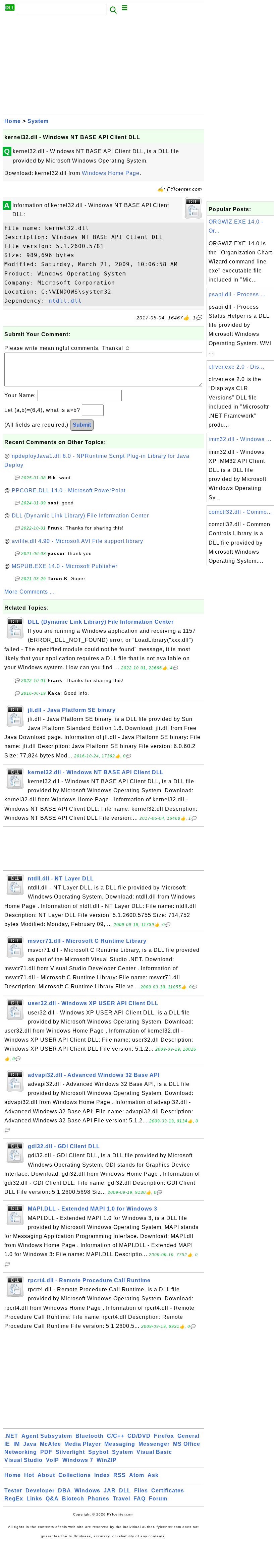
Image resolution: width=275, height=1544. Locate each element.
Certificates (167, 1490)
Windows (87, 1490)
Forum (158, 1498)
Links (34, 1498)
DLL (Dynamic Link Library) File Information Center (80, 515)
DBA (64, 1490)
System (38, 121)
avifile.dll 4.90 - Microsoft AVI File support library (77, 541)
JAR (110, 1490)
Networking (20, 1452)
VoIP (52, 1460)
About (46, 1475)
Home (12, 121)
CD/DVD (139, 1436)
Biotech (73, 1498)
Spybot (98, 1452)
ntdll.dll (65, 301)
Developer (40, 1490)
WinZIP (107, 1460)
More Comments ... (29, 592)
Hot (29, 1475)
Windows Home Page (111, 173)
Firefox (164, 1436)
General (188, 1436)
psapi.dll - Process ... (237, 294)
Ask (153, 1475)
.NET (11, 1436)
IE (7, 1444)
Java (30, 1444)
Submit (82, 425)
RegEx (13, 1498)
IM (16, 1444)
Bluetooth (89, 1436)
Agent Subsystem (46, 1436)
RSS (119, 1475)
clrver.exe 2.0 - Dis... (236, 367)
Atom (136, 1475)
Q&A (52, 1498)
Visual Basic (154, 1452)
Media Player (82, 1444)
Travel (121, 1498)
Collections (74, 1475)
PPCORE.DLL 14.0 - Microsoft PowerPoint (68, 490)
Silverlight (70, 1452)
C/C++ (115, 1436)
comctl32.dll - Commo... (240, 512)
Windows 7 (77, 1460)
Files (141, 1490)
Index (102, 1475)
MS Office (186, 1444)
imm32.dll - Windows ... (240, 439)
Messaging (119, 1444)
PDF (46, 1452)
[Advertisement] (103, 66)
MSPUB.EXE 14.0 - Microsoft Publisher (64, 566)
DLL (125, 1490)
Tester (13, 1490)
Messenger (154, 1444)
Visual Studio (23, 1460)
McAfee (50, 1444)
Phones (98, 1498)
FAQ (139, 1498)
